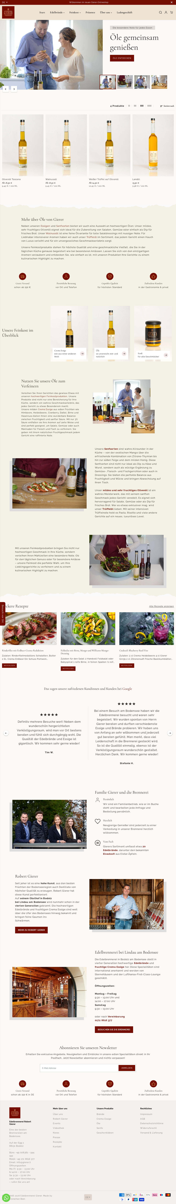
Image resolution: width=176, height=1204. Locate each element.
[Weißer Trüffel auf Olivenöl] (109, 145)
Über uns (105, 12)
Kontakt (57, 1146)
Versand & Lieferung (151, 1133)
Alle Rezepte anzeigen (161, 606)
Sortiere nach (168, 106)
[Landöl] (153, 145)
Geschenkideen (105, 1133)
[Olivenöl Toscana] (23, 145)
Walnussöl (51, 179)
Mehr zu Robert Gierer (31, 930)
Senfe (100, 1128)
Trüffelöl (91, 237)
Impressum (146, 1114)
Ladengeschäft (124, 12)
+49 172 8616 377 (26, 1159)
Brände (101, 1114)
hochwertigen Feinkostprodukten (49, 396)
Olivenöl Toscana (11, 179)
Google (127, 689)
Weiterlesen (9, 665)
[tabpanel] (88, 55)
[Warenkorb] (171, 12)
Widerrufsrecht (148, 1128)
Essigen (45, 226)
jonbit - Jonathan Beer (13, 1199)
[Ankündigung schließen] (171, 2)
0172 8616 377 (103, 1020)
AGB (142, 1119)
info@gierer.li (24, 1162)
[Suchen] (160, 12)
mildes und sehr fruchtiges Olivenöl (125, 490)
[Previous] (6, 89)
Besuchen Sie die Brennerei (114, 1030)
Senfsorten (63, 226)
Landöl (136, 179)
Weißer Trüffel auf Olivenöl (104, 179)
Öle (98, 1123)
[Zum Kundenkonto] (165, 12)
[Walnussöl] (66, 145)
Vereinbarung (116, 1016)
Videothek (58, 1128)
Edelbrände (56, 12)
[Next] (14, 89)
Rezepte (57, 1142)
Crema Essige (45, 409)
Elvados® (109, 853)
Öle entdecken (122, 58)
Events (56, 1123)
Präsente (90, 12)
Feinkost (74, 12)
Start (42, 12)
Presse (56, 1137)
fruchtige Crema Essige (109, 967)
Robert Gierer (60, 1119)
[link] (22, 1112)
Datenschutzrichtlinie (151, 1123)
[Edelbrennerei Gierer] (8, 12)
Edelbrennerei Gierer (31, 1196)
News (56, 1133)
